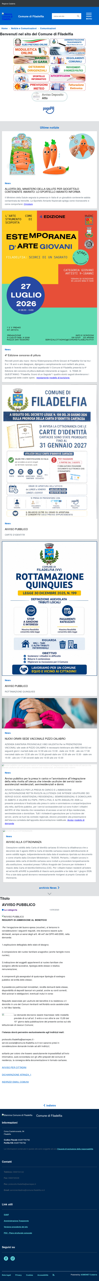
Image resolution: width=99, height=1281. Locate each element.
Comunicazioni (48, 28)
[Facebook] (6, 1258)
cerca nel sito (59, 16)
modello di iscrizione (59, 377)
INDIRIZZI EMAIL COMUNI (15, 1081)
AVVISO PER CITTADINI (14, 1067)
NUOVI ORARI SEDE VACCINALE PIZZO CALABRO (35, 738)
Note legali (6, 1275)
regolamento (42, 377)
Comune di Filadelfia (31, 16)
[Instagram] (13, 1258)
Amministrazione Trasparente (16, 1220)
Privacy (18, 1275)
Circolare (28, 204)
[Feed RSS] (53, 1275)
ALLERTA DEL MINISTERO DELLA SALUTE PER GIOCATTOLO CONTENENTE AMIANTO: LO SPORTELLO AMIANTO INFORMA (42, 190)
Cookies (29, 1275)
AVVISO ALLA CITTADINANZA (24, 842)
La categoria (10, 909)
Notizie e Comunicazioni (24, 28)
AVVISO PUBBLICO (16, 529)
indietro (51, 1105)
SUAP (6, 1214)
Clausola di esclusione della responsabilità (75, 1149)
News (8, 183)
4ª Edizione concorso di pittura (23, 355)
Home (4, 28)
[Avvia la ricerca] (78, 16)
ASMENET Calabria (89, 1274)
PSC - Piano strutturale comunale (18, 1233)
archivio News (48, 887)
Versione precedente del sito (16, 1226)
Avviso (70, 819)
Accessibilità (42, 1275)
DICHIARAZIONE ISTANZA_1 (16, 1074)
